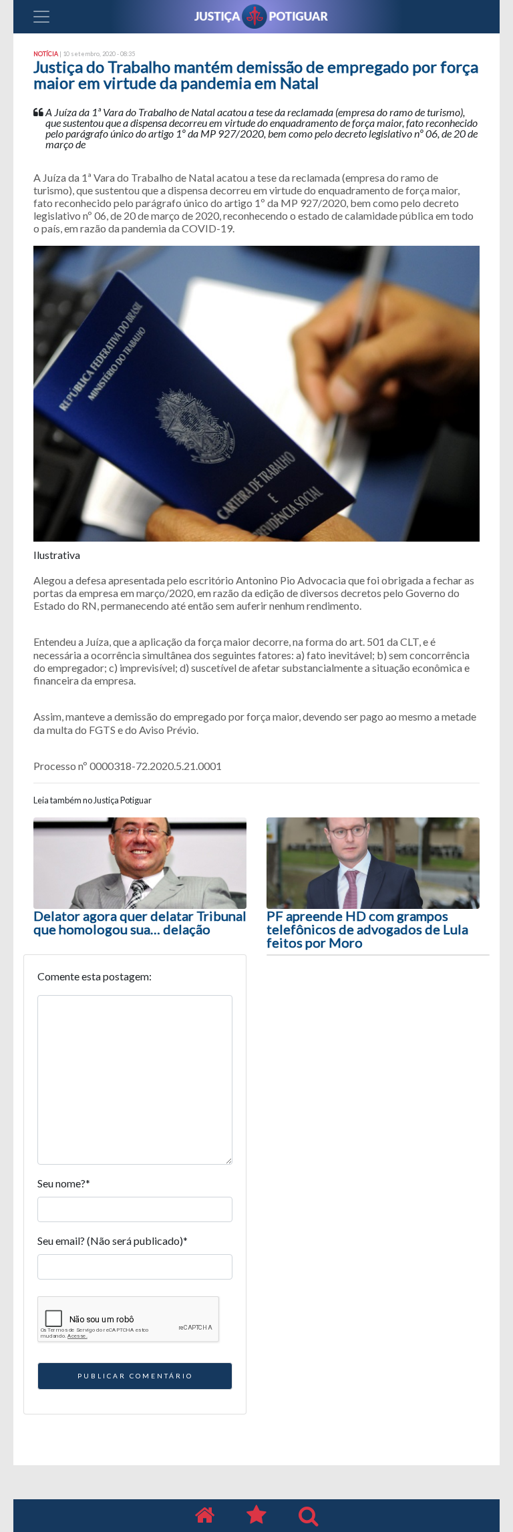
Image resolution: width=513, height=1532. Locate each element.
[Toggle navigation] (41, 16)
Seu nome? (63, 1183)
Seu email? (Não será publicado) (112, 1240)
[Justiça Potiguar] (204, 1516)
